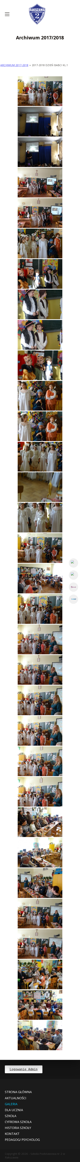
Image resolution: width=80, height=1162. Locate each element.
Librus (73, 587)
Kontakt (12, 1134)
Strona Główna (18, 1092)
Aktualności (15, 1098)
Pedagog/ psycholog (22, 1140)
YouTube (73, 575)
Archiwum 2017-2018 (14, 65)
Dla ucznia (14, 1110)
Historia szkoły (18, 1128)
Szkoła (10, 1116)
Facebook (73, 563)
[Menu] (7, 14)
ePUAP (73, 599)
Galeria (11, 1104)
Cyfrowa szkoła (18, 1122)
